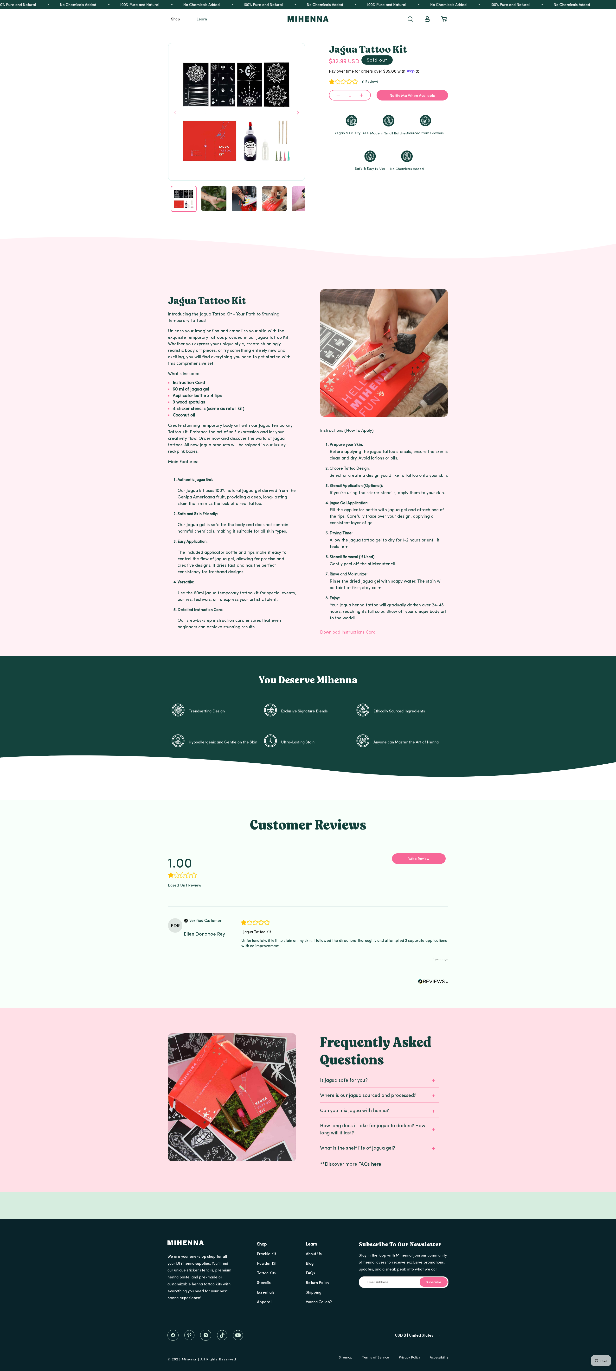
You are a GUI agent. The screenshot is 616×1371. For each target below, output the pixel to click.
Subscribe (433, 1282)
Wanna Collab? (319, 1301)
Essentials (265, 1292)
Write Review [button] (418, 858)
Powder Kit (266, 1263)
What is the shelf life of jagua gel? (357, 1147)
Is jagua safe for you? (344, 1079)
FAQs (310, 1272)
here (376, 1163)
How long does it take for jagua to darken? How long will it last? (372, 1129)
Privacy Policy (409, 1357)
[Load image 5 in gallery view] (304, 199)
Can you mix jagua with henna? (354, 1110)
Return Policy (317, 1282)
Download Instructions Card (348, 632)
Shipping (313, 1292)
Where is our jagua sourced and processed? (368, 1095)
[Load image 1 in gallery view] (184, 199)
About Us (314, 1253)
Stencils (264, 1282)
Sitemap (346, 1357)
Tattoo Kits (266, 1272)
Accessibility (439, 1357)
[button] (175, 19)
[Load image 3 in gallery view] (244, 199)
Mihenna (189, 1359)
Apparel (264, 1301)
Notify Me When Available (412, 95)
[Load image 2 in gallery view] (214, 199)
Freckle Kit (266, 1253)
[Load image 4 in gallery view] (274, 199)
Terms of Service (375, 1357)
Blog (310, 1263)
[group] (193, 866)
